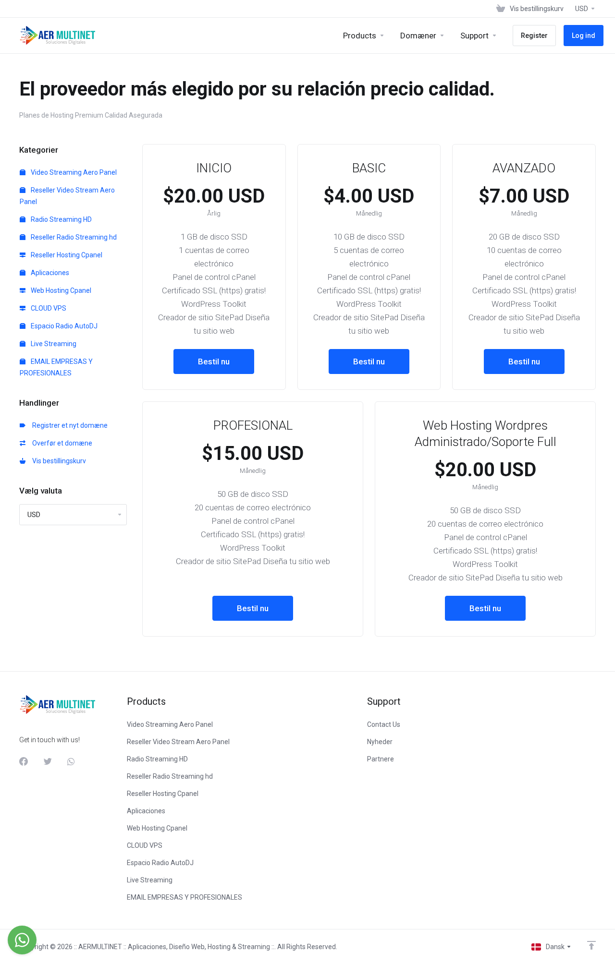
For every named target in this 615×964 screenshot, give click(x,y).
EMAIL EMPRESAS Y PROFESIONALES (56, 367)
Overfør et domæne (60, 443)
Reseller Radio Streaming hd (73, 237)
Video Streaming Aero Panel (73, 172)
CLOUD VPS (47, 308)
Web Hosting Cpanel (60, 290)
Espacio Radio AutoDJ (63, 326)
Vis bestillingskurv (57, 461)
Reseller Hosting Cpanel (65, 255)
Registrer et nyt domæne (68, 425)
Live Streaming (52, 344)
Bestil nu (214, 361)
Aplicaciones (49, 273)
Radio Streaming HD (60, 219)
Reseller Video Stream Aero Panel (67, 195)
